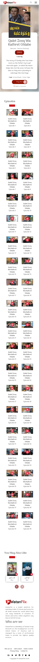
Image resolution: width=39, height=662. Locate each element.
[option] (12, 571)
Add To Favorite (20, 86)
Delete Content (28, 649)
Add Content (18, 649)
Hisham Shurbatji (23, 48)
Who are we (8, 649)
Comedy (19, 57)
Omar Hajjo (26, 77)
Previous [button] (17, 587)
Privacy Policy (14, 651)
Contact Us (24, 651)
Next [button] (22, 587)
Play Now (19, 82)
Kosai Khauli (17, 77)
